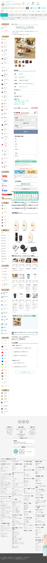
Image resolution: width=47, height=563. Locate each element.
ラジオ (13, 519)
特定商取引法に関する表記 (21, 434)
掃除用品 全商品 (38, 461)
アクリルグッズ (3, 461)
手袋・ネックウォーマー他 (39, 522)
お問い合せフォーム (32, 431)
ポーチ (7, 11)
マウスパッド (14, 467)
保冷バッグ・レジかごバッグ (5, 485)
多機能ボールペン (38, 480)
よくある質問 (32, 429)
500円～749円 (3, 253)
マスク (36, 544)
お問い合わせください (25, 183)
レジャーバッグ (37, 493)
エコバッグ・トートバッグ (23, 11)
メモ (13, 477)
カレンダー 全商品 (27, 511)
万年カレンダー (26, 513)
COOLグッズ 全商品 (39, 497)
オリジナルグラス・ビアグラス (5, 516)
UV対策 (36, 503)
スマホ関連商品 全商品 (5, 523)
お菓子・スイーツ (26, 506)
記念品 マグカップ (15, 532)
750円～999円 (3, 256)
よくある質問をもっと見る (25, 372)
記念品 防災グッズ (15, 547)
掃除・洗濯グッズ (38, 463)
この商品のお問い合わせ (33, 172)
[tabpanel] (17, 322)
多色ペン (13, 505)
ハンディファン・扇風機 (39, 512)
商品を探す (3, 14)
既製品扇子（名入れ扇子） (39, 509)
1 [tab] (13, 325)
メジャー (36, 482)
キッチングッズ (3, 471)
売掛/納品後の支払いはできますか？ (20, 366)
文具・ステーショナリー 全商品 (17, 473)
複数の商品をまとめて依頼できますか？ (21, 351)
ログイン (23, 4)
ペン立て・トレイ (15, 485)
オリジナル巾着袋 (3, 488)
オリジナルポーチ (3, 492)
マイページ (28, 4)
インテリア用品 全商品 (39, 467)
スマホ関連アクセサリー (4, 536)
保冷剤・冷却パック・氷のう (39, 502)
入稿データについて (10, 431)
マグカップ (2, 520)
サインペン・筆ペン (15, 508)
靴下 (36, 519)
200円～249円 (3, 240)
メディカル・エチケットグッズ (28, 493)
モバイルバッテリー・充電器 (5, 525)
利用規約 (21, 432)
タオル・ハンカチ (38, 532)
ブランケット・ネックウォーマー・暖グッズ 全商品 (40, 515)
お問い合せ (38, 4)
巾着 (16, 11)
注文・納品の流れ (9, 429)
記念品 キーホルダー (15, 546)
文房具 (2, 468)
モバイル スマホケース (4, 533)
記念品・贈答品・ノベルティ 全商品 (21, 100)
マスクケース (37, 543)
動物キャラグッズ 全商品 (19, 104)
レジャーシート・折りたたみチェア (40, 490)
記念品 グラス (14, 535)
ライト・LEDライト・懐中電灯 (17, 518)
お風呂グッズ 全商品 (28, 530)
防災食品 (13, 525)
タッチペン (2, 526)
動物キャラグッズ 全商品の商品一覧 (18, 339)
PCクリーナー (14, 468)
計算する (26, 131)
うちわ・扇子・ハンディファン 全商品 (40, 507)
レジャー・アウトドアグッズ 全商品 (40, 487)
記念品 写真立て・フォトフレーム (17, 542)
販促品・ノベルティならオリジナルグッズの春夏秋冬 (11, 558)
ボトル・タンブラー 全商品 (6, 496)
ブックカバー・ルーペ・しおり (17, 491)
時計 (24, 467)
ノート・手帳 (14, 478)
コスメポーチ (26, 484)
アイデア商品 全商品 (28, 461)
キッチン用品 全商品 (28, 517)
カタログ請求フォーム (32, 434)
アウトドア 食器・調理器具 (39, 489)
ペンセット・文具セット (16, 512)
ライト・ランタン (38, 470)
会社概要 (21, 431)
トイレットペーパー (38, 550)
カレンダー (43, 11)
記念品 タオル (14, 540)
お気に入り (33, 4)
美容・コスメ (26, 480)
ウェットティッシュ (38, 547)
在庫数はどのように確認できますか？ (21, 355)
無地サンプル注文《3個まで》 (21, 172)
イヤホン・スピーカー (4, 529)
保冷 (33, 11)
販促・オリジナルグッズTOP (21, 429)
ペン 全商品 (14, 499)
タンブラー (12, 11)
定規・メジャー (14, 492)
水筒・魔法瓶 (3, 515)
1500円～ (2, 261)
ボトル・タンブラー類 (4, 467)
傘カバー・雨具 (26, 474)
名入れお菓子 (38, 11)
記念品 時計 (14, 536)
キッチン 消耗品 (26, 522)
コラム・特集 (10, 434)
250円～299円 (3, 243)
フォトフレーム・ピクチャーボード (40, 469)
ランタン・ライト (38, 492)
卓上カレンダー (26, 515)
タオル (30, 11)
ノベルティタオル (26, 500)
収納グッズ (37, 464)
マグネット (14, 480)
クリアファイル (15, 461)
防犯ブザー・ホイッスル (16, 522)
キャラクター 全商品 (39, 527)
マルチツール (37, 479)
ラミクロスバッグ (3, 491)
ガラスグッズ (37, 537)
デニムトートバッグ (4, 481)
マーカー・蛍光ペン (15, 509)
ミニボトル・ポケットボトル (5, 513)
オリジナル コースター (27, 519)
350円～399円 (3, 248)
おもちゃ (36, 533)
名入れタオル (26, 499)
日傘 (24, 473)
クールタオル (37, 499)
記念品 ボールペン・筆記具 (16, 539)
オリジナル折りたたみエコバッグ (6, 484)
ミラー (25, 483)
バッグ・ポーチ (37, 529)
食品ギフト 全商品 (27, 503)
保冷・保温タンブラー (4, 505)
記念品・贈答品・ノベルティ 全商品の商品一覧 (20, 336)
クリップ (13, 481)
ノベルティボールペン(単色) (16, 501)
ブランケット (37, 518)
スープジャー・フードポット (5, 512)
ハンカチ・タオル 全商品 (19, 102)
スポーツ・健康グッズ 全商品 (29, 489)
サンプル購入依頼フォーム (32, 432)
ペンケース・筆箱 (15, 484)
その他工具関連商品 (38, 483)
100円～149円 (3, 235)
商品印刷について (9, 432)
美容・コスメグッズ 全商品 (29, 478)
